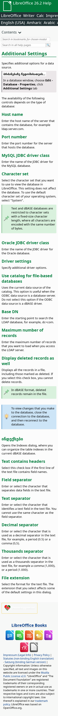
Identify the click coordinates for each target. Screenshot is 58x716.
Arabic (49, 22)
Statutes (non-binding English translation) (28, 658)
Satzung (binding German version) (25, 662)
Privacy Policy (42, 655)
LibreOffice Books (29, 625)
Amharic (34, 22)
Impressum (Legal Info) (17, 655)
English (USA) (13, 22)
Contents (9, 32)
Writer (29, 15)
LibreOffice (11, 15)
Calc (40, 15)
